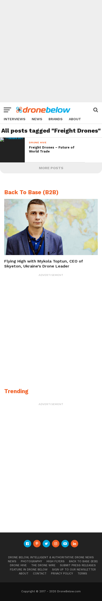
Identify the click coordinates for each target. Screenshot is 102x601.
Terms (82, 573)
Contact (40, 573)
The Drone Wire (43, 565)
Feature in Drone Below (29, 569)
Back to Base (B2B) (83, 561)
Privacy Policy (62, 573)
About (75, 119)
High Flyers (56, 561)
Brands (56, 119)
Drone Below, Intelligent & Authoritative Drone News (51, 557)
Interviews (15, 119)
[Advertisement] (51, 51)
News (37, 119)
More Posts (51, 168)
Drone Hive (18, 565)
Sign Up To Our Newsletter (74, 569)
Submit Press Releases (78, 565)
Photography (31, 561)
